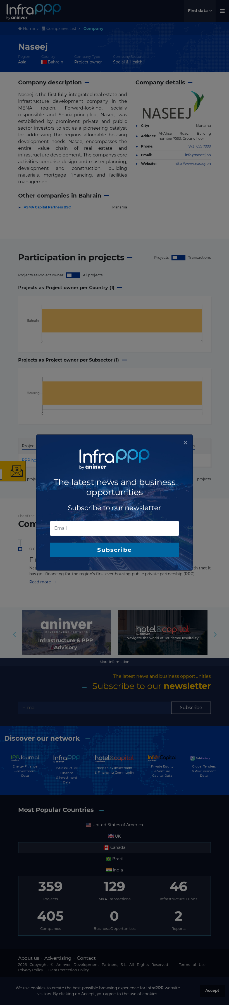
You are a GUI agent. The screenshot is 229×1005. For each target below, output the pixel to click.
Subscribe (114, 549)
